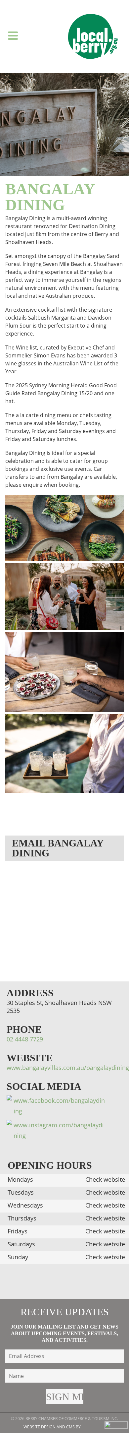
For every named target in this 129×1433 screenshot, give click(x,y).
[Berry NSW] (93, 36)
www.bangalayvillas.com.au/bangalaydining (68, 1068)
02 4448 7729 (25, 1039)
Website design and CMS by (52, 1427)
